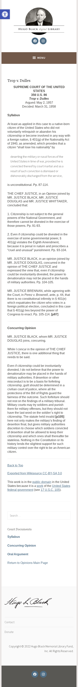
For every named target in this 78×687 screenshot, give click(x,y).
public (36, 482)
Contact (9, 622)
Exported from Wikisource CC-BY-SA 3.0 (34, 473)
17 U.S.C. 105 (50, 489)
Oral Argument (17, 554)
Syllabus (13, 536)
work (40, 485)
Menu (41, 58)
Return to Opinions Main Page (27, 562)
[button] (5, 14)
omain (47, 482)
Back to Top (15, 465)
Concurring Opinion (21, 545)
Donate (9, 632)
